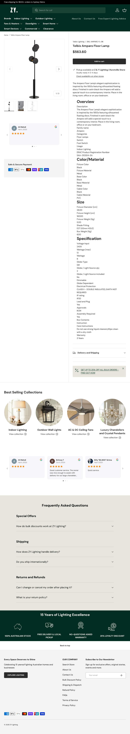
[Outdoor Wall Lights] (49, 412)
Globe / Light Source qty (88, 268)
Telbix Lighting (78, 41)
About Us (76, 18)
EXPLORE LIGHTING (16, 675)
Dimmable (81, 280)
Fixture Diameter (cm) (87, 207)
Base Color (82, 176)
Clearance (48, 28)
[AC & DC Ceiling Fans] (80, 412)
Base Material (83, 182)
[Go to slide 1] (32, 146)
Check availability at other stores (90, 76)
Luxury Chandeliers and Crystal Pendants (112, 431)
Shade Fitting (83, 225)
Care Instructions (85, 326)
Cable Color (82, 188)
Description (82, 106)
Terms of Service (70, 700)
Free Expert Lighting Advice (112, 18)
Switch (80, 140)
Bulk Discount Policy (71, 680)
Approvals (81, 307)
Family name (83, 128)
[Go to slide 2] (34, 146)
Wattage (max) (84, 249)
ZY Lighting (14, 725)
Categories (82, 134)
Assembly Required (86, 313)
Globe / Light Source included (90, 274)
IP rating (80, 295)
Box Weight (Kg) (84, 231)
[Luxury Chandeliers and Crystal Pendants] (112, 412)
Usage (80, 146)
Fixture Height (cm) (86, 213)
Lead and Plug (83, 301)
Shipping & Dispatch (72, 685)
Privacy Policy (68, 705)
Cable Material (83, 195)
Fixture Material (84, 170)
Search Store (68, 664)
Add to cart (99, 61)
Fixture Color (83, 164)
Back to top (65, 645)
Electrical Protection (86, 286)
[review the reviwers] (56, 127)
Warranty (81, 335)
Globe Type (82, 262)
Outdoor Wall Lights (49, 429)
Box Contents (83, 320)
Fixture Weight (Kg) (86, 219)
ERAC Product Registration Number (93, 152)
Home (6, 35)
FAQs (64, 695)
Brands (7, 18)
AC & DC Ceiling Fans (80, 429)
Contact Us (89, 18)
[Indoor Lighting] (17, 412)
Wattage (81, 255)
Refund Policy (68, 690)
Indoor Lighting (18, 429)
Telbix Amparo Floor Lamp (20, 35)
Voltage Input (83, 243)
